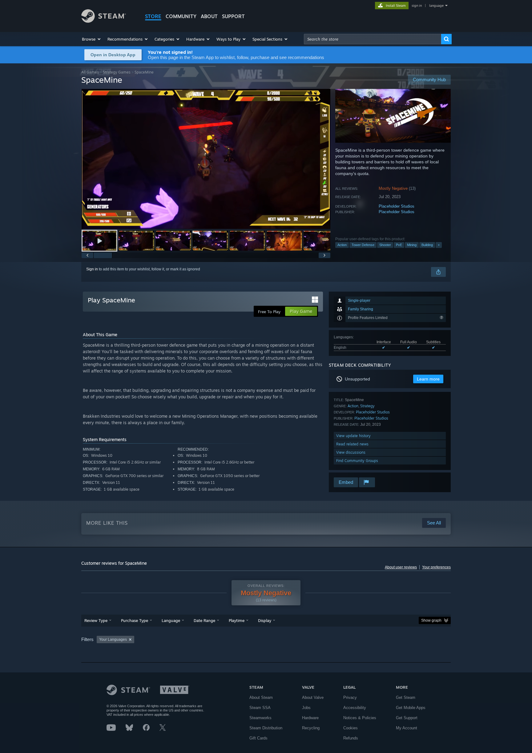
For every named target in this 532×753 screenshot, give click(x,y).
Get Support (406, 717)
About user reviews (401, 567)
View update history (353, 435)
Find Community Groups (357, 460)
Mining (412, 245)
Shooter (385, 245)
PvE (399, 245)
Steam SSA (260, 707)
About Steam (261, 697)
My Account (406, 728)
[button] (91, 39)
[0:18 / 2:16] (206, 159)
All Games (90, 72)
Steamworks (260, 717)
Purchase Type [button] (134, 620)
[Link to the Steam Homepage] (103, 21)
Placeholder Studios (396, 206)
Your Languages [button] (113, 639)
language (436, 5)
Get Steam (405, 697)
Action (342, 245)
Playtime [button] (236, 620)
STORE (153, 16)
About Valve (313, 697)
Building (427, 245)
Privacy (350, 697)
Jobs (306, 707)
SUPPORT (233, 16)
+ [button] (439, 245)
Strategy (367, 406)
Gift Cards (258, 738)
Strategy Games (117, 72)
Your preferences (436, 567)
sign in (417, 5)
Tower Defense (363, 245)
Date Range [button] (204, 620)
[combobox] (372, 39)
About (209, 16)
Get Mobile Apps (410, 707)
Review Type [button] (95, 620)
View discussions (350, 452)
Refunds (350, 738)
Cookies (350, 728)
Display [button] (264, 620)
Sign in (92, 269)
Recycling (311, 728)
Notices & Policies (359, 717)
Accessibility (354, 707)
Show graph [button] (431, 620)
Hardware (310, 717)
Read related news (352, 444)
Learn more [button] (428, 378)
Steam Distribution (265, 728)
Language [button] (171, 620)
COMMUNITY (181, 16)
